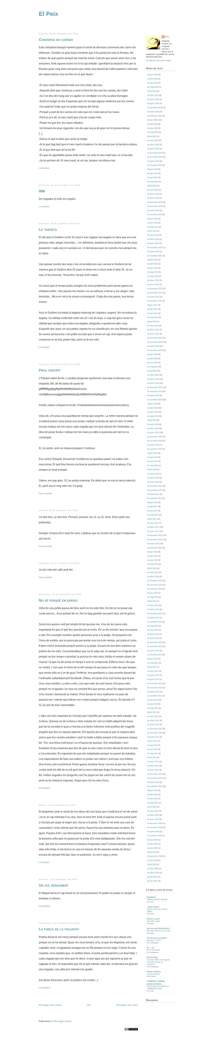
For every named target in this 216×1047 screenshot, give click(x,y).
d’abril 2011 (151, 757)
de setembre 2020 (154, 350)
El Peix (48, 13)
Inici (89, 1005)
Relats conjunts (154, 972)
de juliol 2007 (152, 877)
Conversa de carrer (56, 40)
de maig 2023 (152, 227)
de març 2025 (152, 140)
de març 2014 (152, 630)
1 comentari (44, 168)
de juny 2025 (152, 128)
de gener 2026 (153, 103)
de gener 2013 (153, 679)
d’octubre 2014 (153, 618)
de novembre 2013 (155, 646)
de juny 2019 (152, 412)
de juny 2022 (152, 268)
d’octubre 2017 (153, 494)
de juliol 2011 (152, 745)
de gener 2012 (153, 724)
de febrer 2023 (153, 239)
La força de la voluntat (59, 929)
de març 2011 (152, 762)
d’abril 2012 (151, 712)
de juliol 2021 (152, 309)
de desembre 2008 (155, 856)
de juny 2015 (152, 593)
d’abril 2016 (151, 568)
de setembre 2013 (154, 655)
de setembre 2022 (154, 256)
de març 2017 (152, 523)
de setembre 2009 (154, 836)
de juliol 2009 (152, 844)
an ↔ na (150, 948)
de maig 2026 (152, 87)
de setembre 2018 (154, 449)
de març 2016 (152, 572)
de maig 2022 (152, 272)
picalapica (151, 897)
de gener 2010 (153, 819)
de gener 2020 (153, 383)
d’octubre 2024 (153, 161)
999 (42, 191)
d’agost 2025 (152, 120)
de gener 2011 (153, 770)
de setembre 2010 (154, 786)
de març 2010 (152, 811)
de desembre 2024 (155, 153)
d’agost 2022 (152, 260)
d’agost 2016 (152, 552)
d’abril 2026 (151, 91)
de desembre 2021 (155, 289)
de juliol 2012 (152, 700)
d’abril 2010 (151, 807)
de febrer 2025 (153, 145)
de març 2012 (152, 716)
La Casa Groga (153, 974)
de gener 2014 (153, 638)
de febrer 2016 (153, 577)
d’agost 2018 (152, 453)
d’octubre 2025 (153, 112)
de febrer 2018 (153, 478)
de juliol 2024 (152, 173)
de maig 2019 (152, 416)
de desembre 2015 (155, 581)
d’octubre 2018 (153, 445)
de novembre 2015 (155, 585)
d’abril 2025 (151, 136)
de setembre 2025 (154, 116)
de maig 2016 (152, 564)
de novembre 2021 (155, 293)
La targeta (48, 229)
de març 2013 (152, 671)
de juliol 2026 (152, 79)
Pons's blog (152, 957)
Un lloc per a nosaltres (157, 938)
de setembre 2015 (154, 589)
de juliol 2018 (152, 457)
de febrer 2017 (153, 527)
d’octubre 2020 (153, 346)
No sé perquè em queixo (58, 600)
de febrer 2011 (153, 766)
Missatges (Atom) (62, 1021)
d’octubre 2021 (153, 297)
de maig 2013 (152, 663)
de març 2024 (152, 190)
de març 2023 (152, 235)
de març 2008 (152, 869)
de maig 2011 (152, 753)
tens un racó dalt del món (158, 928)
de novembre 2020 (155, 342)
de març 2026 (152, 95)
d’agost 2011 (152, 741)
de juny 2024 (152, 177)
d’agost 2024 (152, 169)
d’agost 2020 (152, 354)
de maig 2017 (152, 515)
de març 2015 (152, 605)
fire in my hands (153, 950)
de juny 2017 (152, 511)
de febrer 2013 (153, 675)
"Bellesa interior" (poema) (157, 899)
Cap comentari (45, 493)
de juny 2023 (152, 223)
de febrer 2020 (153, 379)
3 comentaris (44, 788)
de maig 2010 (152, 803)
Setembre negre (153, 921)
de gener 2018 (153, 482)
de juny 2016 (152, 560)
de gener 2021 (153, 334)
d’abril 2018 (151, 469)
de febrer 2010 (153, 815)
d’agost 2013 (152, 659)
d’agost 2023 (152, 219)
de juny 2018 (152, 461)
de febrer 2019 (153, 428)
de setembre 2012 (154, 696)
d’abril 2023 (151, 231)
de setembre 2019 (154, 400)
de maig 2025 (152, 132)
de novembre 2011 (154, 733)
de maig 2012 (152, 708)
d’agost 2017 (152, 502)
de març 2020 (152, 375)
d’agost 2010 (152, 790)
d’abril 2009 (151, 852)
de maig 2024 (152, 182)
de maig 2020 (152, 367)
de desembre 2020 (155, 338)
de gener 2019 (153, 432)
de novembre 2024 (155, 157)
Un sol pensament (54, 885)
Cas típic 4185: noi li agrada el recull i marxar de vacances (158, 962)
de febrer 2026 (153, 99)
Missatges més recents (50, 1005)
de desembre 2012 (155, 683)
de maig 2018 (152, 465)
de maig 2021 (152, 317)
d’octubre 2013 (153, 651)
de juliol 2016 (152, 556)
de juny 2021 (152, 313)
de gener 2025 (153, 149)
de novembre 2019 (155, 391)
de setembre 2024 (154, 165)
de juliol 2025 (152, 124)
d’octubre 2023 (153, 210)
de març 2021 (152, 326)
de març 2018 (152, 474)
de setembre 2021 (154, 301)
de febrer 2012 (153, 720)
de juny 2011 (152, 749)
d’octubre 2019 (153, 395)
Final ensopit (49, 370)
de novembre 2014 (155, 614)
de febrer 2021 (153, 330)
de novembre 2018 (155, 441)
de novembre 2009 (155, 827)
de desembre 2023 (155, 202)
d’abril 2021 (151, 321)
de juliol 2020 (152, 359)
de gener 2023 (153, 243)
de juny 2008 (152, 860)
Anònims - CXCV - (154, 940)
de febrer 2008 (153, 873)
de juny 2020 (152, 363)
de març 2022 (152, 276)
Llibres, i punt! (153, 919)
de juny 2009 (152, 848)
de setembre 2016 (154, 548)
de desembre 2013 (155, 642)
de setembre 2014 (154, 622)
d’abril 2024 (151, 186)
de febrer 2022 (153, 280)
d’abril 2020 (151, 371)
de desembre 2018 (155, 437)
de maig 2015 (152, 597)
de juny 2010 (152, 799)
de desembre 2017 (155, 486)
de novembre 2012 (155, 688)
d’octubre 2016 (153, 544)
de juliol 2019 (152, 408)
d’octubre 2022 (153, 251)
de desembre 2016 (155, 535)
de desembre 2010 (155, 774)
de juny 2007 (152, 881)
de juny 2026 (152, 83)
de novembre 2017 (155, 490)
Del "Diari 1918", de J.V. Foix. (159, 931)
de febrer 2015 (153, 609)
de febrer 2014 (153, 634)
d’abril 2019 (151, 420)
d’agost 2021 (152, 305)
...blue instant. (153, 907)
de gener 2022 (153, 284)
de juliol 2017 (152, 506)
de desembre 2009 (155, 823)
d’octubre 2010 (153, 782)
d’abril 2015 (151, 601)
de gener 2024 (153, 198)
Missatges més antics (127, 1005)
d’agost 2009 (152, 840)
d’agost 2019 (152, 404)
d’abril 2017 (151, 519)
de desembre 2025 (155, 108)
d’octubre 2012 (153, 692)
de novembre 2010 (155, 778)
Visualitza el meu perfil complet (158, 60)
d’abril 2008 (151, 864)
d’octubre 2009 (153, 832)
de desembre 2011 (154, 729)
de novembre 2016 (155, 539)
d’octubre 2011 (153, 737)
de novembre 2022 (155, 247)
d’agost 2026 (152, 75)
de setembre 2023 (154, 214)
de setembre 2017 (154, 498)
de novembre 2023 (155, 206)
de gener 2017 (153, 531)
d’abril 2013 (151, 667)
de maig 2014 (152, 626)
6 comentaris (44, 906)
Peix (167, 37)
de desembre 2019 (155, 387)
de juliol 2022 (152, 264)
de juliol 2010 (152, 794)
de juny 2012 (152, 704)
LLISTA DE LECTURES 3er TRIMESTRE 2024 (158, 987)
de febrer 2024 (153, 194)
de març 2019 (152, 424)
